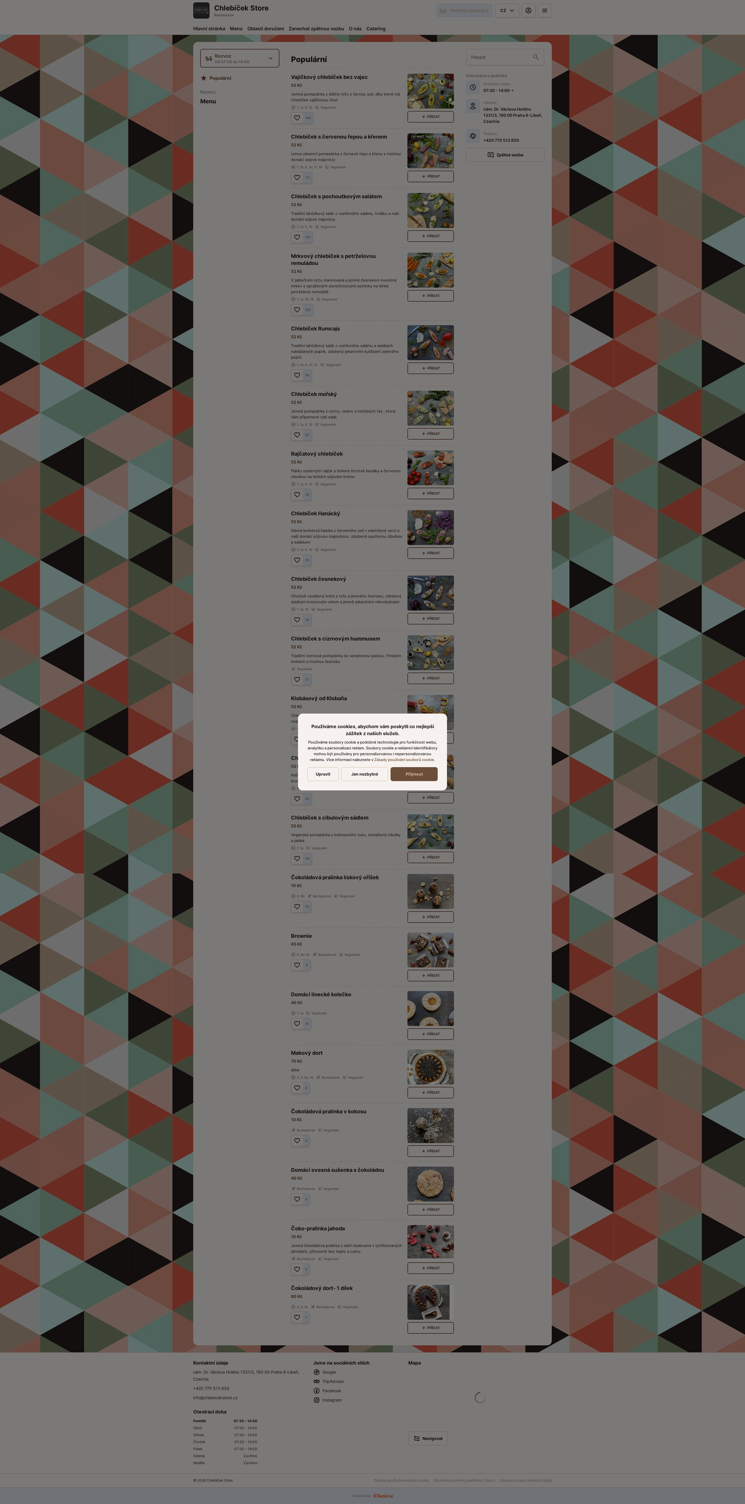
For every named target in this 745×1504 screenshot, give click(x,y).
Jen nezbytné (364, 774)
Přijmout (414, 774)
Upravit (323, 774)
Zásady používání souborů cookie (404, 759)
